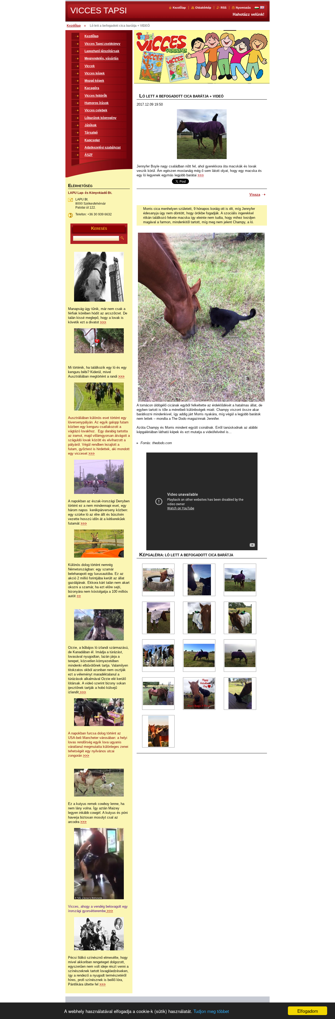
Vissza (254, 195)
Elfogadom (307, 1010)
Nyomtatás (243, 7)
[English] (262, 7)
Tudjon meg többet (211, 1011)
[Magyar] (257, 7)
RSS (223, 7)
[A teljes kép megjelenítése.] (158, 580)
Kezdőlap (179, 7)
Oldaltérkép (203, 7)
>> (79, 596)
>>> (201, 175)
